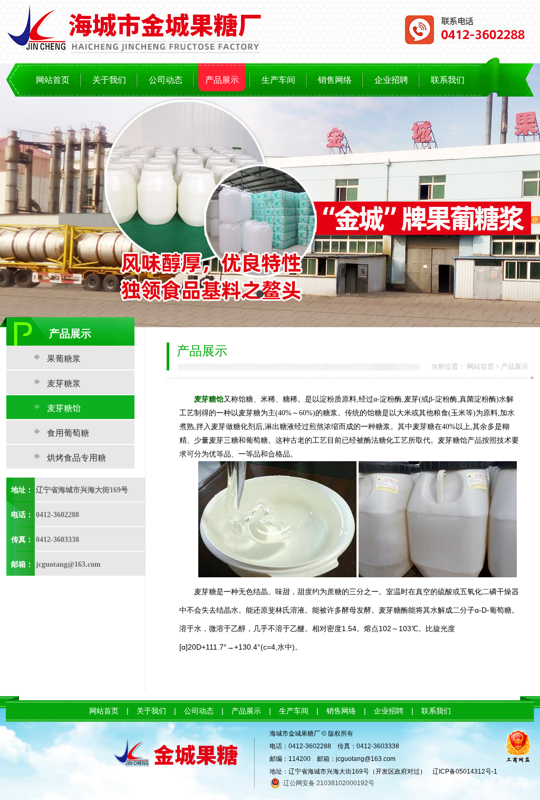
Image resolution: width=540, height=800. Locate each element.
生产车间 (278, 79)
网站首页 (53, 79)
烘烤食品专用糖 (76, 457)
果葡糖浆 (64, 358)
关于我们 (109, 79)
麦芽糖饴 (64, 408)
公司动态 (165, 79)
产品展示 (222, 79)
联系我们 (448, 79)
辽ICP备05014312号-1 (464, 771)
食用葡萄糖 (68, 432)
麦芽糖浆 (64, 383)
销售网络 (335, 79)
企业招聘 (391, 79)
